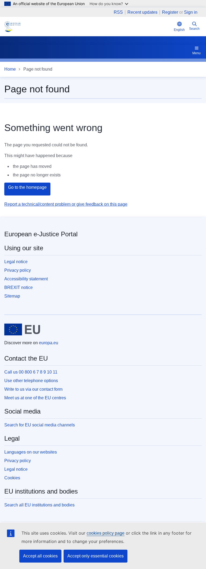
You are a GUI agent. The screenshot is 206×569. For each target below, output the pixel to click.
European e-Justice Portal (41, 234)
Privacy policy (17, 270)
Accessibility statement (26, 279)
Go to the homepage (27, 187)
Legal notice (16, 261)
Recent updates (142, 12)
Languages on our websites (30, 452)
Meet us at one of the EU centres (35, 398)
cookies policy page (105, 533)
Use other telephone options (31, 380)
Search (194, 29)
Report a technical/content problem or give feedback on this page (65, 204)
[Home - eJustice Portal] (12, 26)
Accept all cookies (40, 556)
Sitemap (12, 296)
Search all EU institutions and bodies (39, 505)
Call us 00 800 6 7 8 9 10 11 (30, 372)
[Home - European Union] (22, 329)
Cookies (12, 478)
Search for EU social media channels (39, 425)
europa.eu (48, 342)
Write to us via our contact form (33, 389)
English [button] (179, 30)
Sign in (190, 12)
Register (170, 12)
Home (10, 69)
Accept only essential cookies (95, 556)
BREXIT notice (18, 287)
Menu (196, 53)
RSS (118, 12)
